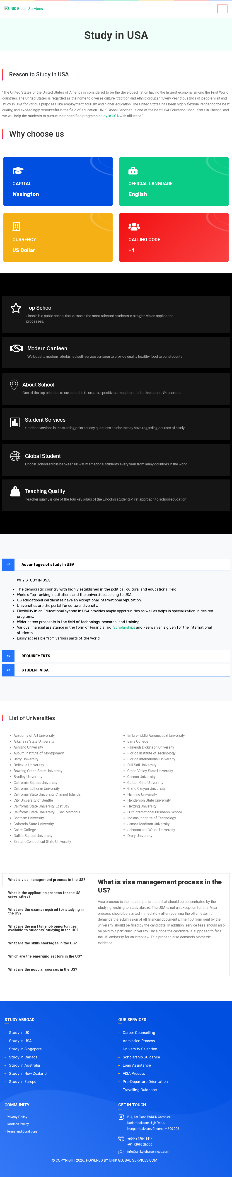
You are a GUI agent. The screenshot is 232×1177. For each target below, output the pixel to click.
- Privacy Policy (16, 1117)
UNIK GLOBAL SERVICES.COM (133, 1160)
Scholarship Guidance (141, 1057)
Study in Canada (24, 1057)
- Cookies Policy (17, 1124)
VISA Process (134, 1073)
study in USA (109, 116)
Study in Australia (24, 1065)
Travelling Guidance (140, 1090)
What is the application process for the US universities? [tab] (44, 895)
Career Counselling (139, 1033)
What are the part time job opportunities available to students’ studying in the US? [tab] (43, 928)
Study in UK (19, 1033)
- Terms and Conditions (21, 1131)
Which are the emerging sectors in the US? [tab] (45, 956)
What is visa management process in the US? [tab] (46, 880)
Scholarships (124, 627)
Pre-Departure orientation (145, 1082)
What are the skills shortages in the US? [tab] (42, 943)
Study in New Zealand (28, 1073)
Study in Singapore (25, 1049)
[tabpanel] (161, 914)
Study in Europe (22, 1082)
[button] (116, 565)
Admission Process (139, 1041)
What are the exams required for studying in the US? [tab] (46, 911)
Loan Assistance (137, 1065)
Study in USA (20, 1041)
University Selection (140, 1049)
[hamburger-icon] (222, 9)
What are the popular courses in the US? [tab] (42, 969)
